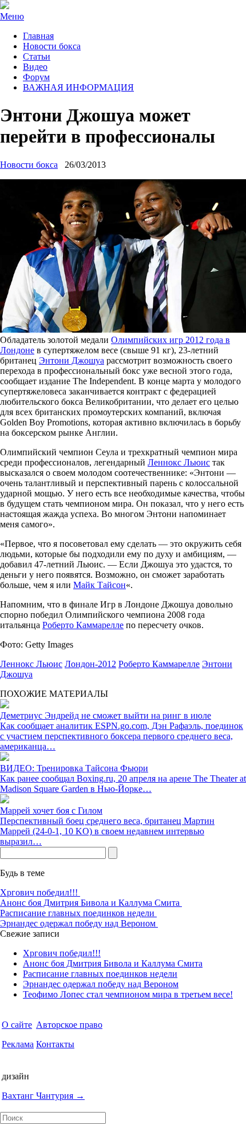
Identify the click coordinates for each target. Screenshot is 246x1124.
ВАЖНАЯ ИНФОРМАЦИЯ (78, 87)
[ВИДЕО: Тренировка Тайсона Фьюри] (4, 758)
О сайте (17, 1025)
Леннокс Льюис (179, 462)
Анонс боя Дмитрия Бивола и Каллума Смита (91, 903)
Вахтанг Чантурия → (43, 1096)
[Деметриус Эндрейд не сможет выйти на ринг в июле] (4, 705)
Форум (36, 77)
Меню (12, 16)
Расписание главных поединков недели (78, 913)
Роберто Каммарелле (83, 625)
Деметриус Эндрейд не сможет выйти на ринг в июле (105, 715)
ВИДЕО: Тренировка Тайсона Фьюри (74, 768)
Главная (38, 36)
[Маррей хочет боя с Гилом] (4, 800)
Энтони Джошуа (71, 360)
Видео (35, 67)
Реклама (18, 1044)
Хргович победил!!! (40, 892)
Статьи (36, 56)
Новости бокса (52, 46)
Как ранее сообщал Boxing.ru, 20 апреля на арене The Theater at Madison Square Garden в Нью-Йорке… (123, 784)
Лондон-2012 (90, 664)
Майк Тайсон (99, 585)
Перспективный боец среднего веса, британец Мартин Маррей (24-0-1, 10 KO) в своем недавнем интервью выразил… (107, 831)
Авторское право (69, 1025)
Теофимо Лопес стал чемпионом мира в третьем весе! (128, 994)
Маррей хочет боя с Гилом (51, 810)
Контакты (55, 1044)
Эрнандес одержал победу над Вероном (79, 923)
